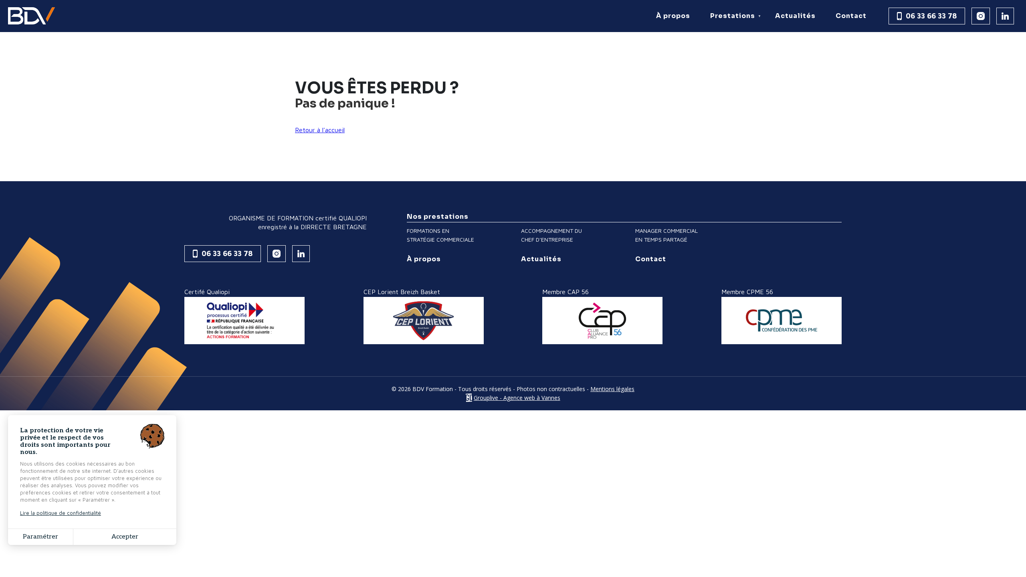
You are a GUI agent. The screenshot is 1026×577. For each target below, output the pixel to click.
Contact (851, 16)
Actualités (795, 16)
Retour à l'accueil (320, 129)
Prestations (729, 22)
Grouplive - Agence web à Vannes (517, 397)
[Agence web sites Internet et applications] (469, 397)
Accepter (124, 537)
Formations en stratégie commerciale (440, 235)
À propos (673, 16)
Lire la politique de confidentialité (60, 513)
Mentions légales (612, 389)
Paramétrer (40, 537)
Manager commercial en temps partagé (666, 235)
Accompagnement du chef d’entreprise (551, 235)
